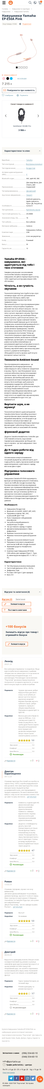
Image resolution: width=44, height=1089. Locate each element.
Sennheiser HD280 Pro (22, 126)
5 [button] (26, 67)
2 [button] (19, 67)
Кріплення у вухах (33, 210)
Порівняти (24, 95)
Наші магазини (9, 1072)
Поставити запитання (17, 610)
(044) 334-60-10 (30, 1056)
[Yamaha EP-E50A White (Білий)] (14, 78)
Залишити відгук (18, 604)
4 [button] (24, 67)
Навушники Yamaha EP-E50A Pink (19, 17)
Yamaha (29, 160)
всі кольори (22, 78)
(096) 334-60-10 (30, 1053)
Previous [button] (6, 115)
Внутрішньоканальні (34, 164)
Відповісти (11, 761)
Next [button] (38, 115)
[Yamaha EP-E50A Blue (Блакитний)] (11, 78)
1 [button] (16, 67)
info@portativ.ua (11, 1061)
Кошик (41, 1)
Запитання (20, 599)
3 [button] (21, 67)
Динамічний (31, 191)
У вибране (9, 95)
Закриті (29, 195)
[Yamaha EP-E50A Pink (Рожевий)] (4, 78)
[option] (22, 48)
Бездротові (30, 168)
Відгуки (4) (7, 599)
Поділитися (26, 24)
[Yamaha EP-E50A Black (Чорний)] (7, 78)
